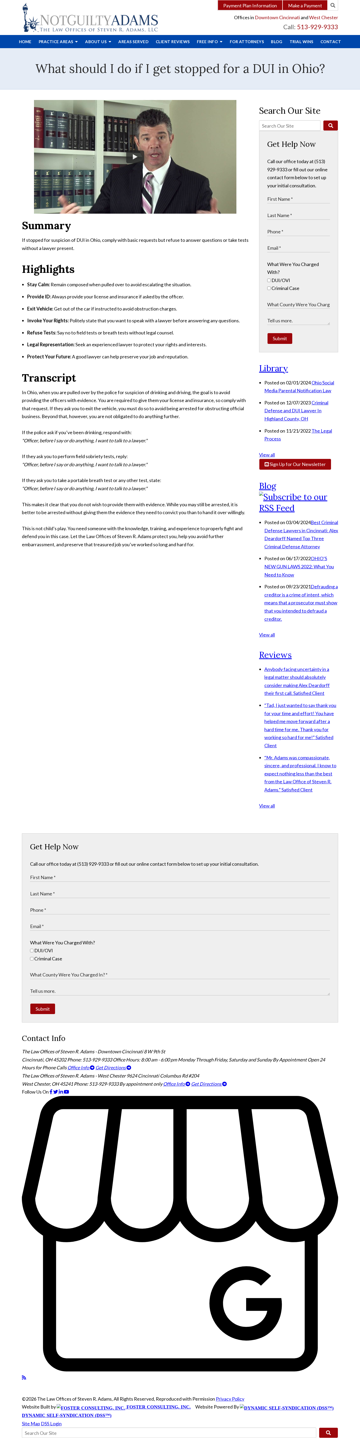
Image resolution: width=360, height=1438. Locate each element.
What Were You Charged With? (62, 942)
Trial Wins (301, 41)
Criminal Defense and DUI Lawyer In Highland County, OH (296, 411)
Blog (276, 41)
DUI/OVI (280, 280)
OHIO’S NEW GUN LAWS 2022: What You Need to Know (299, 566)
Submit (280, 338)
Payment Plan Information (250, 5)
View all (267, 455)
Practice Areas (56, 41)
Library (273, 368)
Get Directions (111, 1067)
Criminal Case (285, 288)
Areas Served (133, 41)
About (96, 41)
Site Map (31, 1423)
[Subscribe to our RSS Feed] (298, 508)
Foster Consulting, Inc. (158, 1407)
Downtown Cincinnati (277, 17)
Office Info (78, 1067)
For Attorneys (247, 41)
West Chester (323, 17)
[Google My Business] (180, 1369)
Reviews (173, 41)
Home (25, 41)
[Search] (333, 5)
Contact (330, 41)
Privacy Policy (230, 1399)
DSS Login (51, 1423)
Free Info (208, 41)
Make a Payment (305, 5)
